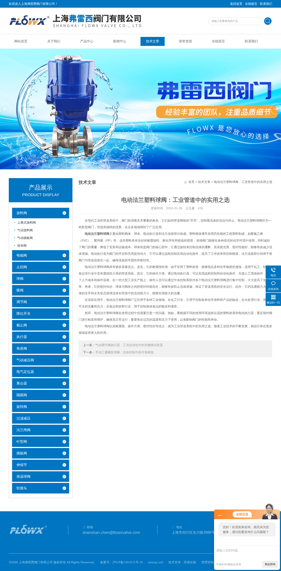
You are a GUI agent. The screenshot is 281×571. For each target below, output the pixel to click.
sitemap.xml (155, 562)
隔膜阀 (21, 395)
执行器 (21, 337)
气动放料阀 (25, 230)
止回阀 (21, 267)
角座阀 (21, 348)
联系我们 (266, 3)
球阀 (19, 278)
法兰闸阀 (23, 430)
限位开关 (23, 313)
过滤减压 (23, 418)
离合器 (21, 383)
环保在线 (190, 562)
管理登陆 (207, 562)
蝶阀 (19, 290)
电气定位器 (25, 372)
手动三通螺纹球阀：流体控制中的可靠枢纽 (124, 352)
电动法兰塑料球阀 (97, 233)
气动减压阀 (25, 360)
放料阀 (21, 213)
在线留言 (251, 3)
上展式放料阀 (26, 222)
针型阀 (21, 441)
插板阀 (21, 453)
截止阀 (21, 325)
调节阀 (21, 302)
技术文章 (152, 41)
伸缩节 (21, 465)
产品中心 (86, 41)
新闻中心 (119, 41)
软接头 (21, 488)
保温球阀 (23, 476)
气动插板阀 (25, 238)
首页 (191, 182)
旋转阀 (21, 406)
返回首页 (236, 3)
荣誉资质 (185, 41)
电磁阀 (21, 255)
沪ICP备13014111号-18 (127, 562)
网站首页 (20, 41)
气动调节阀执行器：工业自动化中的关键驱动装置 (129, 345)
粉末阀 (22, 245)
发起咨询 (270, 564)
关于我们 (53, 41)
